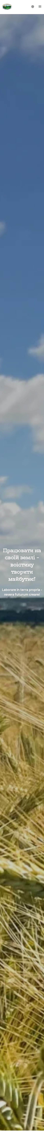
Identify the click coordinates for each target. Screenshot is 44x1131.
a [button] (40, 7)
